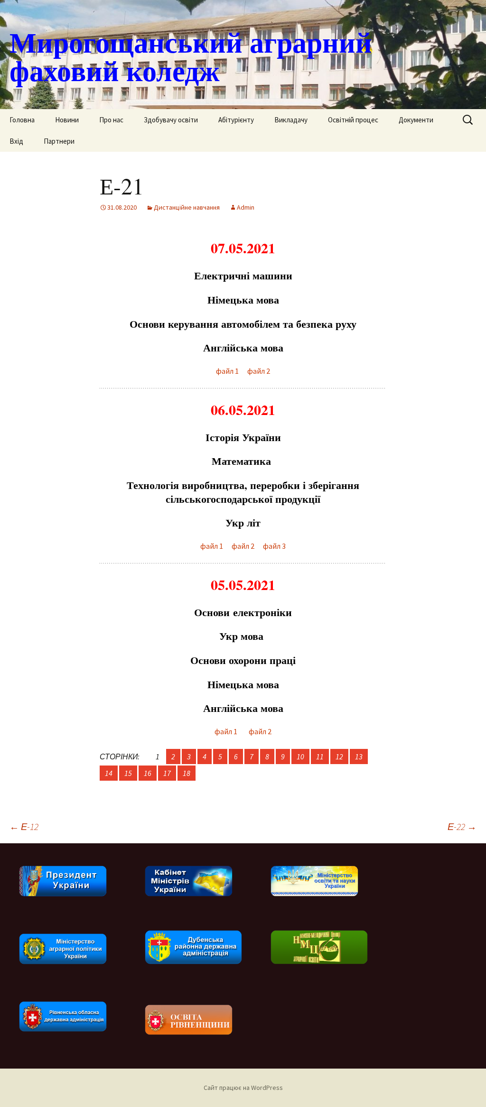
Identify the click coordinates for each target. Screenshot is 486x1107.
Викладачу (291, 119)
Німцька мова (243, 299)
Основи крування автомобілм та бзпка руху (243, 324)
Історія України (243, 437)
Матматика (243, 461)
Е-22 (462, 826)
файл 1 (227, 371)
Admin (245, 207)
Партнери (59, 141)
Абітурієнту (236, 119)
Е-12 (23, 826)
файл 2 (258, 371)
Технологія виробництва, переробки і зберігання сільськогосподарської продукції (243, 492)
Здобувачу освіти (171, 119)
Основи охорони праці (243, 660)
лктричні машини (243, 275)
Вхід (16, 141)
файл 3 (274, 546)
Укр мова (243, 636)
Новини (67, 119)
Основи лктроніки (243, 612)
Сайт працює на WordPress (243, 1087)
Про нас (111, 119)
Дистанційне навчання (187, 207)
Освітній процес (353, 119)
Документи (416, 119)
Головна (22, 119)
